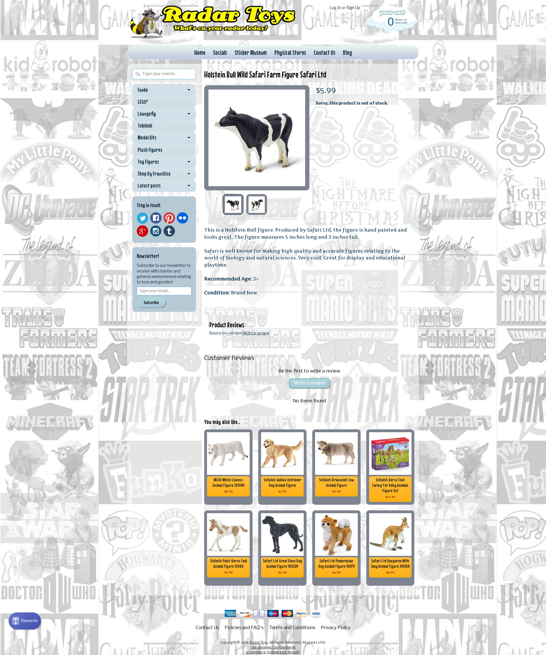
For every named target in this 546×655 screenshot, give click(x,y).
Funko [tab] (143, 90)
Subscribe (151, 302)
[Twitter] (142, 218)
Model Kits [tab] (147, 137)
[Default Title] (256, 137)
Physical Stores (290, 52)
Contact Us (324, 52)
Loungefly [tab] (147, 114)
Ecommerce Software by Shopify (273, 652)
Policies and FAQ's (244, 628)
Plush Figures (150, 150)
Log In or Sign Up (345, 8)
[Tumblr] (169, 231)
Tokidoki (145, 125)
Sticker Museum (251, 52)
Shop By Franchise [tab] (154, 173)
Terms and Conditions (292, 628)
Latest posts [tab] (149, 185)
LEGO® (143, 102)
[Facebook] (156, 218)
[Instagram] (156, 231)
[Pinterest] (169, 218)
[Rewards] (25, 620)
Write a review (256, 333)
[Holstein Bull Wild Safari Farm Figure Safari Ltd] (233, 204)
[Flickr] (182, 218)
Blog (347, 52)
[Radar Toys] (212, 37)
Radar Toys (259, 642)
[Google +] (142, 231)
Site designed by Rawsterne (273, 647)
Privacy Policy (336, 628)
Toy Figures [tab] (148, 162)
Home (199, 52)
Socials (220, 52)
